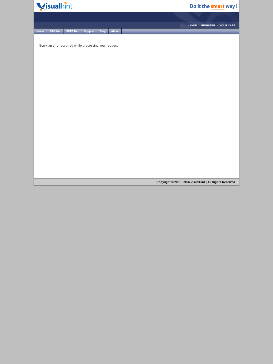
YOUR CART (227, 25)
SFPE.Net (72, 31)
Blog (103, 31)
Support (89, 31)
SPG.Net (55, 31)
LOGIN (192, 25)
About (115, 31)
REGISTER (208, 25)
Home (40, 31)
